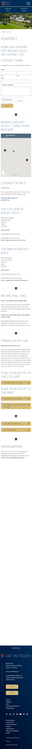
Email (3, 78)
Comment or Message (7, 85)
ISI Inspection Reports (12, 706)
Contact (24, 11)
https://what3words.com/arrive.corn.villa (13, 240)
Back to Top (16, 648)
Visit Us (8, 11)
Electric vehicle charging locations (12, 423)
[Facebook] (6, 714)
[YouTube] (20, 714)
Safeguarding (10, 708)
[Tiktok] (17, 714)
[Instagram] (10, 714)
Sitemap (8, 741)
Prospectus (24, 8)
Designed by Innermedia (12, 744)
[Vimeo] (24, 714)
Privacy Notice (10, 720)
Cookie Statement (11, 724)
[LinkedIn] (27, 714)
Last (18, 75)
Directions (12, 686)
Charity (8, 733)
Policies (8, 726)
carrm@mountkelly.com (17, 458)
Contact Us (12, 693)
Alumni (8, 700)
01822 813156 (5, 458)
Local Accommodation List (9, 430)
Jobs (7, 704)
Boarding (8, 702)
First (2, 75)
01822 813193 (5, 200)
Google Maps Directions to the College (13, 382)
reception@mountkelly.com (14, 675)
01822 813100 (5, 230)
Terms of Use (10, 722)
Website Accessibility (12, 731)
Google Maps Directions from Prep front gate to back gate (14, 406)
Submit (7, 105)
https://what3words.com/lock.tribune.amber (14, 280)
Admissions (8, 8)
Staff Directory (10, 729)
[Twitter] (13, 714)
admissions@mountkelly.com (9, 198)
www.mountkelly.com (12, 671)
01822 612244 (5, 270)
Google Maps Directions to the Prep (12, 398)
